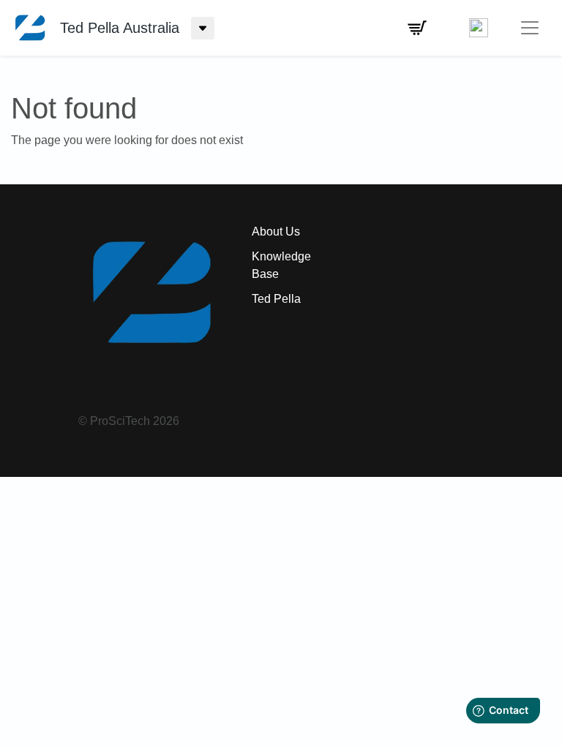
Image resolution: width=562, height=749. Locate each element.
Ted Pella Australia (119, 28)
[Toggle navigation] (529, 27)
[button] (417, 27)
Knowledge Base (281, 265)
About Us (276, 231)
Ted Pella (276, 299)
